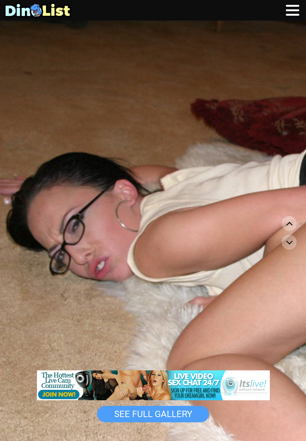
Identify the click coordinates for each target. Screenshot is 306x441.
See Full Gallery (153, 414)
